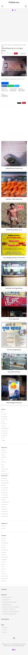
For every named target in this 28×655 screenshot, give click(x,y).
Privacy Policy (5, 627)
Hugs (3, 564)
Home (2, 45)
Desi (6, 45)
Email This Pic (10, 53)
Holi (3, 464)
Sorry (3, 571)
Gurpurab (4, 461)
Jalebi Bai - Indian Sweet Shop (14, 199)
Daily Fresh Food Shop (14, 372)
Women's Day (5, 516)
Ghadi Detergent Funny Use (14, 402)
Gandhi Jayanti (5, 494)
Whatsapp (11, 85)
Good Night (4, 559)
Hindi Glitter (4, 416)
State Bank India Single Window (14, 288)
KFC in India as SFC (14, 319)
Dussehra (4, 457)
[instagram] (15, 10)
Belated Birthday (5, 483)
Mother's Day (5, 504)
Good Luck (4, 554)
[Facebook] (12, 10)
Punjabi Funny (5, 430)
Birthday (4, 485)
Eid (3, 459)
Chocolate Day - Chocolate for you (8, 609)
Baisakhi (4, 450)
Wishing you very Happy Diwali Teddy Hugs (10, 611)
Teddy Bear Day (5, 511)
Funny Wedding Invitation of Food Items (14, 257)
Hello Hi (3, 561)
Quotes (3, 440)
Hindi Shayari (4, 419)
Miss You (4, 569)
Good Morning (5, 557)
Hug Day (4, 499)
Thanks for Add (5, 576)
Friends (3, 547)
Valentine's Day (5, 513)
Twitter (17, 85)
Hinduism (4, 526)
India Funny (9, 45)
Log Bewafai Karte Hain (6, 604)
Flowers (4, 545)
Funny (3, 438)
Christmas (4, 452)
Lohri (3, 466)
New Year (4, 506)
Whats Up (4, 580)
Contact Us (4, 632)
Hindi (3, 411)
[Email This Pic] (7, 53)
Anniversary (4, 478)
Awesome (4, 538)
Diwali (3, 454)
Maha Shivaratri (5, 469)
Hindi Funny (4, 414)
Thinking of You (5, 578)
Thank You (4, 573)
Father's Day (4, 490)
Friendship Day (5, 492)
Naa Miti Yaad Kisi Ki (6, 599)
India (3, 421)
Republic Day (4, 509)
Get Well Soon (5, 550)
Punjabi (3, 426)
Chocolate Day (5, 487)
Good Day (4, 552)
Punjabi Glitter (5, 433)
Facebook (5, 85)
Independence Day (5, 502)
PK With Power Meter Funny (14, 230)
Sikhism (4, 528)
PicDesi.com (14, 2)
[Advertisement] (14, 27)
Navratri (4, 471)
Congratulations (5, 542)
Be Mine (4, 540)
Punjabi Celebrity (5, 428)
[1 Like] (1, 53)
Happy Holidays (5, 497)
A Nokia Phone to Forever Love (14, 168)
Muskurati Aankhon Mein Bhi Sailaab (9, 602)
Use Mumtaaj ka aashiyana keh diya (9, 613)
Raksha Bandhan (5, 473)
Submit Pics (4, 629)
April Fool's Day (5, 480)
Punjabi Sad (4, 435)
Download (5, 83)
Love (3, 566)
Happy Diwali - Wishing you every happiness (10, 606)
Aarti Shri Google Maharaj (14, 349)
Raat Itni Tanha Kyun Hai (7, 597)
